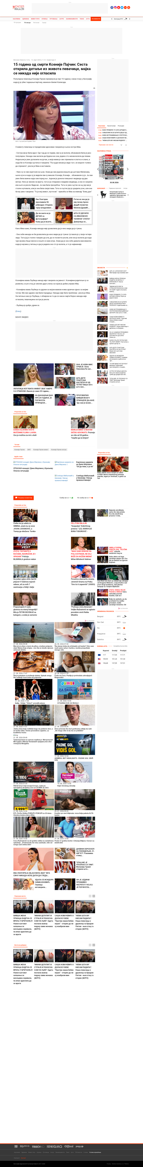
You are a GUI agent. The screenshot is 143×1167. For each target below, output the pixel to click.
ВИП (29, 449)
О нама (86, 1152)
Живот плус (35, 19)
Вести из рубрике (20, 945)
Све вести (101, 267)
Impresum (17, 1158)
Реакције (121, 126)
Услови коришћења (95, 1152)
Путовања (53, 19)
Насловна (16, 19)
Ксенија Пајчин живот (40, 449)
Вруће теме (18, 456)
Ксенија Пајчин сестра (58, 449)
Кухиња (45, 19)
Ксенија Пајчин (19, 449)
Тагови (16, 444)
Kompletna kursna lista (120, 646)
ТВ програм (17, 22)
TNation (126, 1164)
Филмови (36, 22)
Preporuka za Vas (20, 412)
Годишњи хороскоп (115, 188)
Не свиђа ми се (84, 498)
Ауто (88, 19)
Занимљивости (72, 19)
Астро (61, 19)
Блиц (18, 311)
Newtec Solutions (117, 1164)
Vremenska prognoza (105, 611)
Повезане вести (20, 896)
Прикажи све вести (106, 145)
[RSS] (127, 268)
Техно (82, 19)
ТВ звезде (27, 22)
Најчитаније (111, 126)
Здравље (25, 19)
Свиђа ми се (65, 498)
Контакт (23, 1158)
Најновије (101, 126)
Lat (125, 7)
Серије (44, 22)
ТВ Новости (96, 19)
